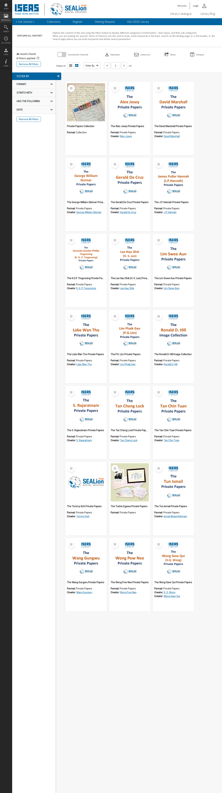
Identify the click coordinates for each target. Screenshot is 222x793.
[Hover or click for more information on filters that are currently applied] (37, 58)
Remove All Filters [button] (29, 64)
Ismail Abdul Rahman (175, 516)
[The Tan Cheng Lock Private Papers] (130, 406)
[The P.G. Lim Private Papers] (130, 330)
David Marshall (172, 136)
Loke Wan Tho (84, 364)
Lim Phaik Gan (127, 364)
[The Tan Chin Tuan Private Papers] (173, 406)
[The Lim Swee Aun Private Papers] (173, 254)
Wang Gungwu (84, 592)
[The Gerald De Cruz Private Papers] (130, 178)
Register (77, 21)
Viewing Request (105, 21)
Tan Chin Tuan (171, 440)
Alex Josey (126, 136)
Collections (53, 21)
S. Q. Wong (169, 592)
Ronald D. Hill (170, 364)
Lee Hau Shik (127, 288)
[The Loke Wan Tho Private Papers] (86, 330)
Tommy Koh (82, 516)
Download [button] (112, 54)
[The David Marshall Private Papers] (173, 102)
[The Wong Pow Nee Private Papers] (130, 558)
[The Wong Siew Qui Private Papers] (173, 558)
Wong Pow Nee (128, 592)
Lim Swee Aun (172, 288)
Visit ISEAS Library (138, 21)
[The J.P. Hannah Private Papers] (173, 178)
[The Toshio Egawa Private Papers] (130, 482)
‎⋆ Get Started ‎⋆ (25, 21)
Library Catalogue (181, 14)
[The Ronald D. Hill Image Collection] (173, 330)
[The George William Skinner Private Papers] (86, 178)
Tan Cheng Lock (128, 440)
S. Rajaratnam (84, 440)
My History (6, 43)
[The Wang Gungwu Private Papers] (86, 558)
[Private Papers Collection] (86, 102)
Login (6, 54)
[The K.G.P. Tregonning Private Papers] (86, 254)
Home (6, 8)
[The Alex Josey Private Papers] (130, 102)
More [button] (6, 66)
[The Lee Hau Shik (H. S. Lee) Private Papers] (130, 254)
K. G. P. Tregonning (86, 288)
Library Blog (207, 14)
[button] (142, 54)
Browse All (6, 20)
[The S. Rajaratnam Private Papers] (86, 406)
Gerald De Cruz (128, 212)
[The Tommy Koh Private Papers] (86, 482)
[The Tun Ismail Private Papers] (173, 482)
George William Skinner (88, 212)
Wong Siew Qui (172, 596)
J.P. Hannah (170, 212)
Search (6, 31)
